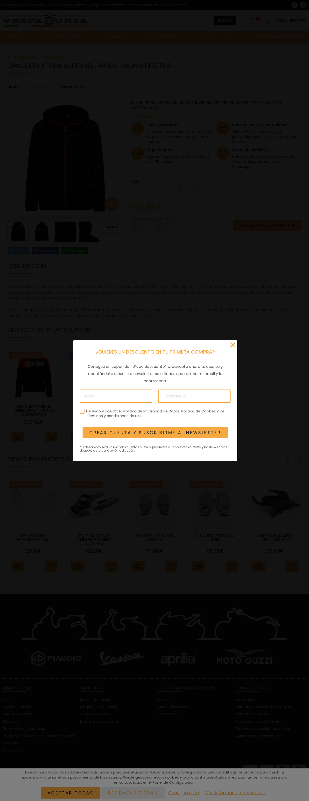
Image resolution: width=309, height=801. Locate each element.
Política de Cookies (198, 410)
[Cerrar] (233, 345)
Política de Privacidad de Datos (151, 410)
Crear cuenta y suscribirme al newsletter (155, 433)
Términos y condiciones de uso (113, 415)
